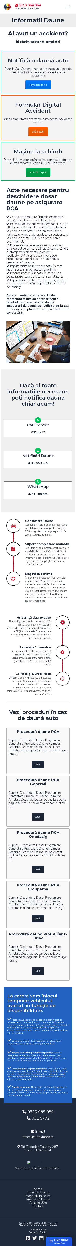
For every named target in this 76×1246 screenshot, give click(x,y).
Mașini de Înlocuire (38, 1196)
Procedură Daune (38, 1199)
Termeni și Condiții (38, 1232)
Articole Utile (38, 1203)
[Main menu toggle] (67, 7)
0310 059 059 (40, 1112)
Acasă (38, 1189)
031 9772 (40, 1118)
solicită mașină (38, 172)
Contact (38, 1206)
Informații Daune (38, 1192)
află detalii (38, 131)
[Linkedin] (41, 1238)
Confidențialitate (38, 1229)
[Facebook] (27, 1238)
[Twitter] (34, 1238)
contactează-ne (38, 85)
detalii (38, 764)
